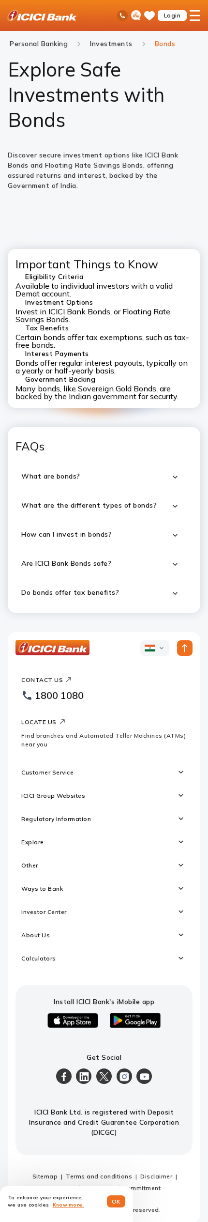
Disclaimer (156, 1176)
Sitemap (45, 1176)
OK (116, 1201)
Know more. (68, 1205)
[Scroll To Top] (185, 648)
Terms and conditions (99, 1176)
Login (172, 15)
